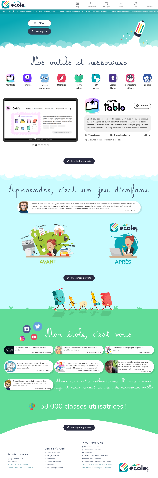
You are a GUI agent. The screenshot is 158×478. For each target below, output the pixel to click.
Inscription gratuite (81, 161)
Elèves (42, 23)
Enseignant (42, 31)
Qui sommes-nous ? (19, 459)
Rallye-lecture (53, 456)
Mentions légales (91, 447)
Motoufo (50, 464)
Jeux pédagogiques (55, 467)
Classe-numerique (54, 461)
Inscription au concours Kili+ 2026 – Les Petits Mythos (76, 11)
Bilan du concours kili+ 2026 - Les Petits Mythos (25, 11)
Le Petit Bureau (53, 453)
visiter (144, 105)
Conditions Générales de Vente (97, 461)
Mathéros (51, 459)
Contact (13, 461)
